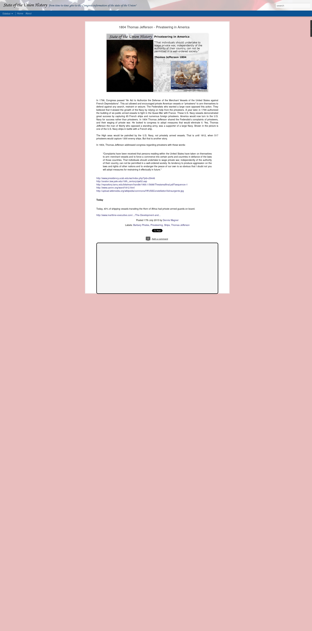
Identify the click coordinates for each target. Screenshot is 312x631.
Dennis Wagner (171, 220)
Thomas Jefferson (180, 225)
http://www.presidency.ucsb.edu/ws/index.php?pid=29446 (125, 178)
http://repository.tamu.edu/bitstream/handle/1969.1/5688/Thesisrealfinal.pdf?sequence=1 (142, 184)
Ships (167, 225)
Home (20, 13)
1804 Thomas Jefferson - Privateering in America (154, 27)
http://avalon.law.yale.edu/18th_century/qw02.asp (121, 181)
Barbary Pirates (141, 225)
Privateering (156, 225)
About (29, 13)
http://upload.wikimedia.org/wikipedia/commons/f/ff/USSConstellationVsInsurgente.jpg (140, 190)
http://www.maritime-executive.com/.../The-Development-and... (128, 215)
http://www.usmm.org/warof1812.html (115, 187)
